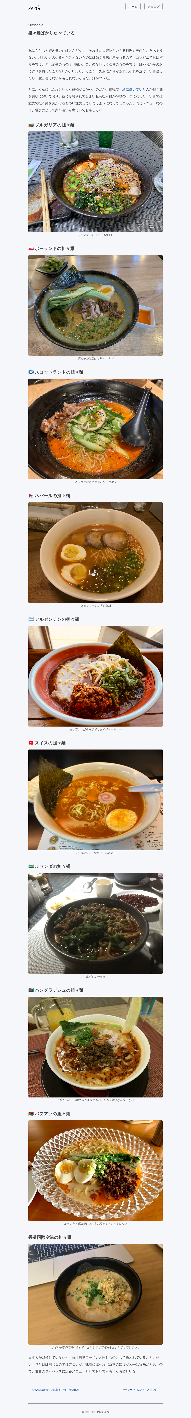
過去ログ (153, 6)
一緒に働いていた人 (134, 89)
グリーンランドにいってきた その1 (139, 1389)
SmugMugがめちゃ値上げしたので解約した (56, 1389)
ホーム (133, 6)
